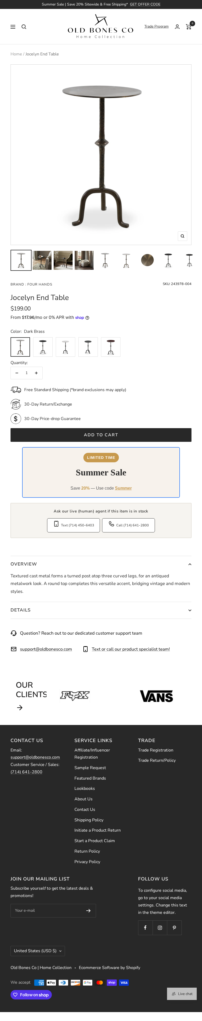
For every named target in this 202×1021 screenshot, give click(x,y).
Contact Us (84, 809)
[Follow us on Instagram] (160, 927)
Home (16, 54)
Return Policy (87, 851)
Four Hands (39, 284)
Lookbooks (84, 788)
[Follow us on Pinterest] (174, 927)
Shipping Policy (88, 820)
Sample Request (90, 768)
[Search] (24, 26)
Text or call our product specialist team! (131, 649)
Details (21, 610)
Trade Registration (155, 750)
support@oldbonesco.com (46, 649)
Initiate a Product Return (97, 830)
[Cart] (188, 26)
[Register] (88, 910)
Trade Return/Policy (157, 760)
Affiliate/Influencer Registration (92, 753)
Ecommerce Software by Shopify (109, 968)
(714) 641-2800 (26, 772)
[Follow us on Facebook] (145, 927)
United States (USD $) (35, 951)
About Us (83, 799)
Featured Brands (90, 778)
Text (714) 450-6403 (77, 525)
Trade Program (156, 26)
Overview (24, 564)
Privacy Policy (87, 862)
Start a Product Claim (94, 841)
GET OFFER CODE (145, 4)
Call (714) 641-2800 (132, 525)
